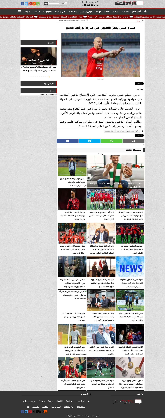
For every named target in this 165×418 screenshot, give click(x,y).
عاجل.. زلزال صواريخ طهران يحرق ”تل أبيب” (132, 17)
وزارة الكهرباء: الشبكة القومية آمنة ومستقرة (84, 17)
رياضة (138, 21)
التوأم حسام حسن (132, 131)
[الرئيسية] (145, 11)
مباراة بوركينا (109, 131)
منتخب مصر (120, 131)
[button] (49, 76)
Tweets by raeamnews (48, 94)
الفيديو (50, 43)
